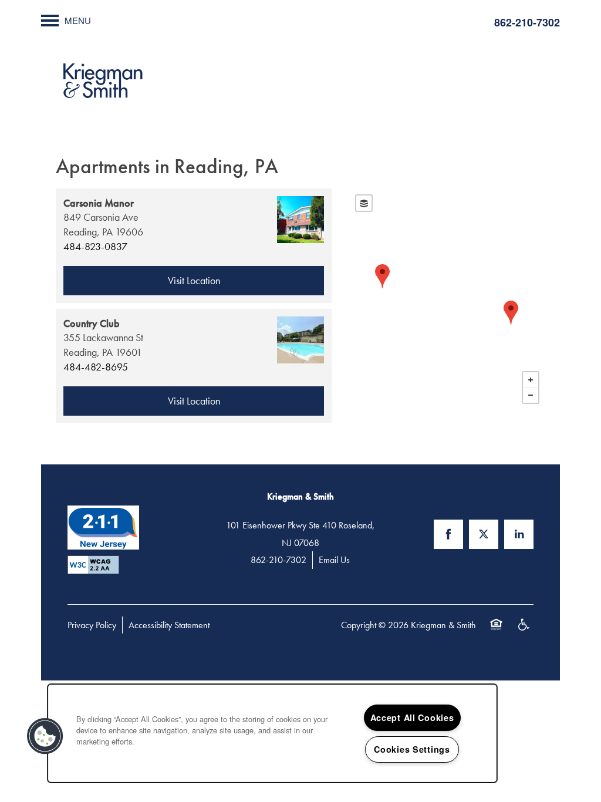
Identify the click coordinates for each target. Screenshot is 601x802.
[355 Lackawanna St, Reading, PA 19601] (382, 276)
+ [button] (530, 379)
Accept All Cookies (412, 717)
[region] (272, 733)
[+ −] (447, 299)
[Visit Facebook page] (448, 534)
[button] (45, 736)
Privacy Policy (91, 625)
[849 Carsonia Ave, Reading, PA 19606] (511, 312)
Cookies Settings (412, 749)
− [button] (530, 395)
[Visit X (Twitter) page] (483, 534)
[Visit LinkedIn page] (519, 534)
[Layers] (364, 203)
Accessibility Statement (169, 625)
